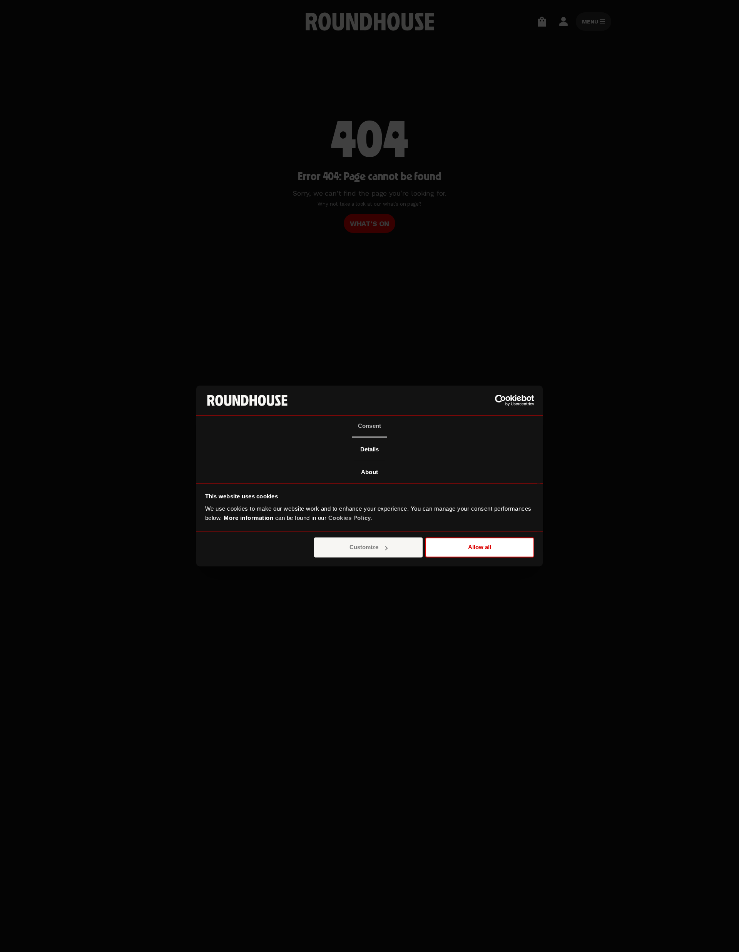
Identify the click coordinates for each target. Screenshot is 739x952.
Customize (363, 547)
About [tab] (369, 472)
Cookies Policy (349, 518)
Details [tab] (369, 449)
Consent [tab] (369, 425)
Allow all (479, 547)
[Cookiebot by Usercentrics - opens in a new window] (500, 400)
